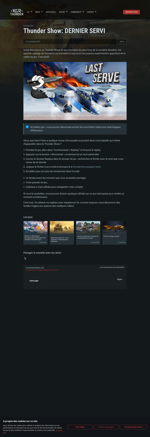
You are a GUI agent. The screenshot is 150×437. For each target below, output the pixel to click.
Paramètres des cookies (133, 427)
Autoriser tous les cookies (106, 427)
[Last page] (29, 286)
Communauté (76, 12)
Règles (119, 279)
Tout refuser (80, 427)
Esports (90, 12)
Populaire (34, 281)
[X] (25, 258)
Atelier (62, 12)
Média (37, 12)
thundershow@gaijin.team (87, 166)
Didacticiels (51, 12)
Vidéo (121, 41)
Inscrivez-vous (131, 12)
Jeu (28, 12)
